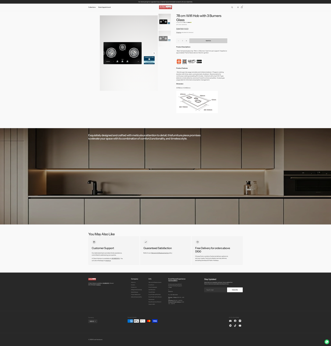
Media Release (134, 292)
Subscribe (235, 290)
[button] (232, 7)
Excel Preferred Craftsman (155, 297)
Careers (133, 284)
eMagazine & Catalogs (136, 289)
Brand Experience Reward (155, 301)
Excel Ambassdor (153, 287)
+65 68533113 (115, 258)
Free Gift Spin (152, 292)
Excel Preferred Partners (155, 294)
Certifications (152, 289)
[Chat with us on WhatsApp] (326, 341)
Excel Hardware (97, 339)
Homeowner (151, 299)
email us (108, 260)
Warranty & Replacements (159, 253)
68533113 (170, 291)
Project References (135, 294)
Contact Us (134, 287)
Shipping (178, 32)
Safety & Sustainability (136, 297)
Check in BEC (152, 304)
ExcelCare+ (151, 284)
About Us (133, 282)
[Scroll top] (329, 344)
